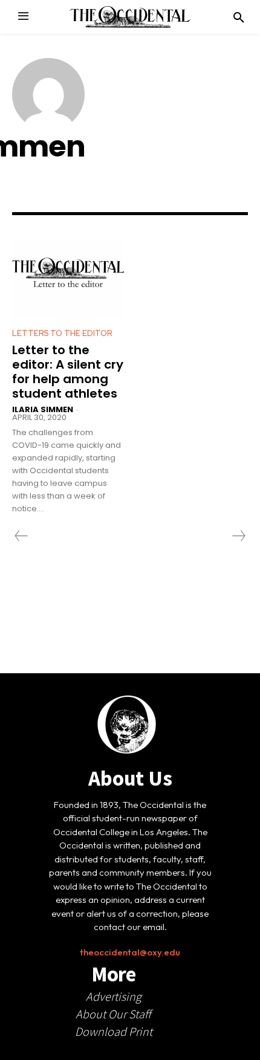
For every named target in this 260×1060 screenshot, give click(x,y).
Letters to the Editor (62, 333)
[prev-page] (21, 536)
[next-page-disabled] (238, 536)
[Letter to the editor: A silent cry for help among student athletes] (68, 278)
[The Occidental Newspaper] (130, 17)
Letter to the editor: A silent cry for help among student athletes (67, 371)
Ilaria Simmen (42, 409)
